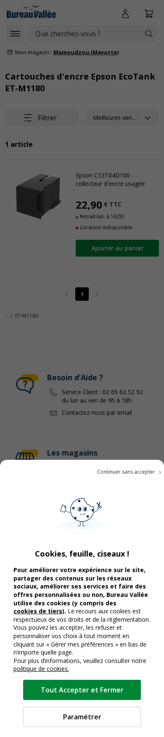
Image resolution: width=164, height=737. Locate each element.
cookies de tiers (37, 611)
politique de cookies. (41, 669)
